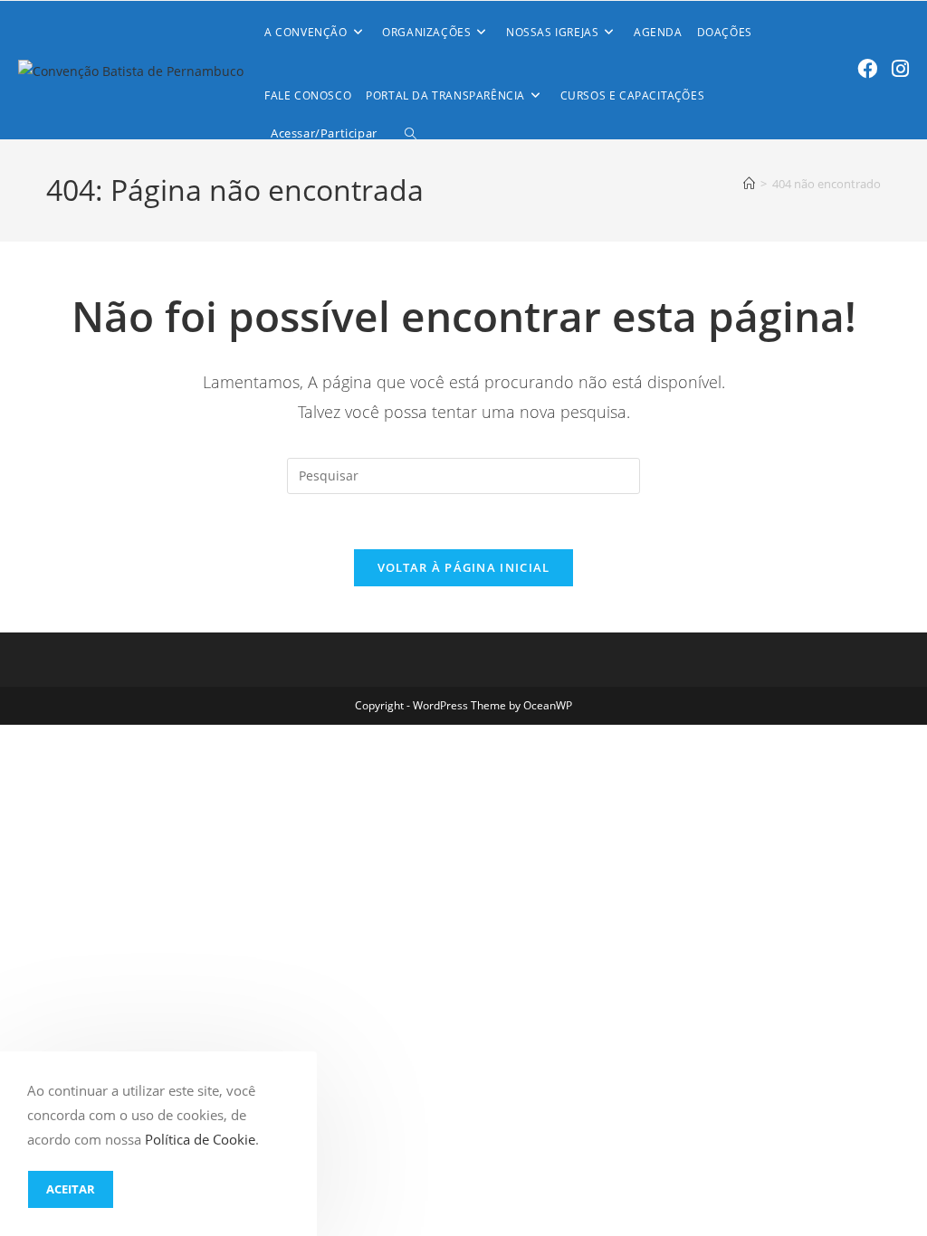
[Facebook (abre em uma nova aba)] (867, 68)
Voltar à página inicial (463, 567)
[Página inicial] (749, 184)
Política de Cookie (200, 1139)
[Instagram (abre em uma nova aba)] (900, 68)
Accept (70, 1189)
